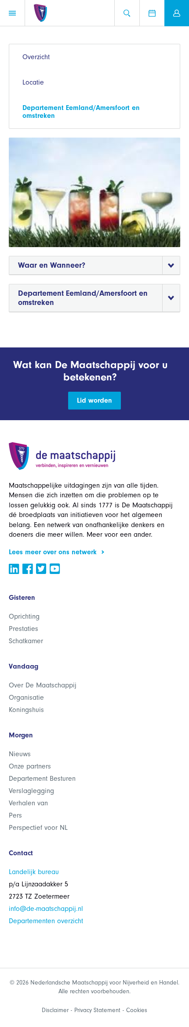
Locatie (33, 82)
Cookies (136, 1010)
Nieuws (20, 754)
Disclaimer (55, 1010)
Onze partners (30, 766)
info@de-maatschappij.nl (46, 909)
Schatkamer (26, 641)
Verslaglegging (31, 791)
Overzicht (36, 57)
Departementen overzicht (46, 921)
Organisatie (26, 697)
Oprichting (24, 616)
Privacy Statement (97, 1010)
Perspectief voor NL (38, 828)
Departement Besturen (42, 779)
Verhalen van (28, 803)
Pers (15, 815)
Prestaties (23, 629)
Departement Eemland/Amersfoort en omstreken (81, 112)
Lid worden (94, 400)
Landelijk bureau (34, 872)
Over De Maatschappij (42, 685)
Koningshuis (26, 710)
